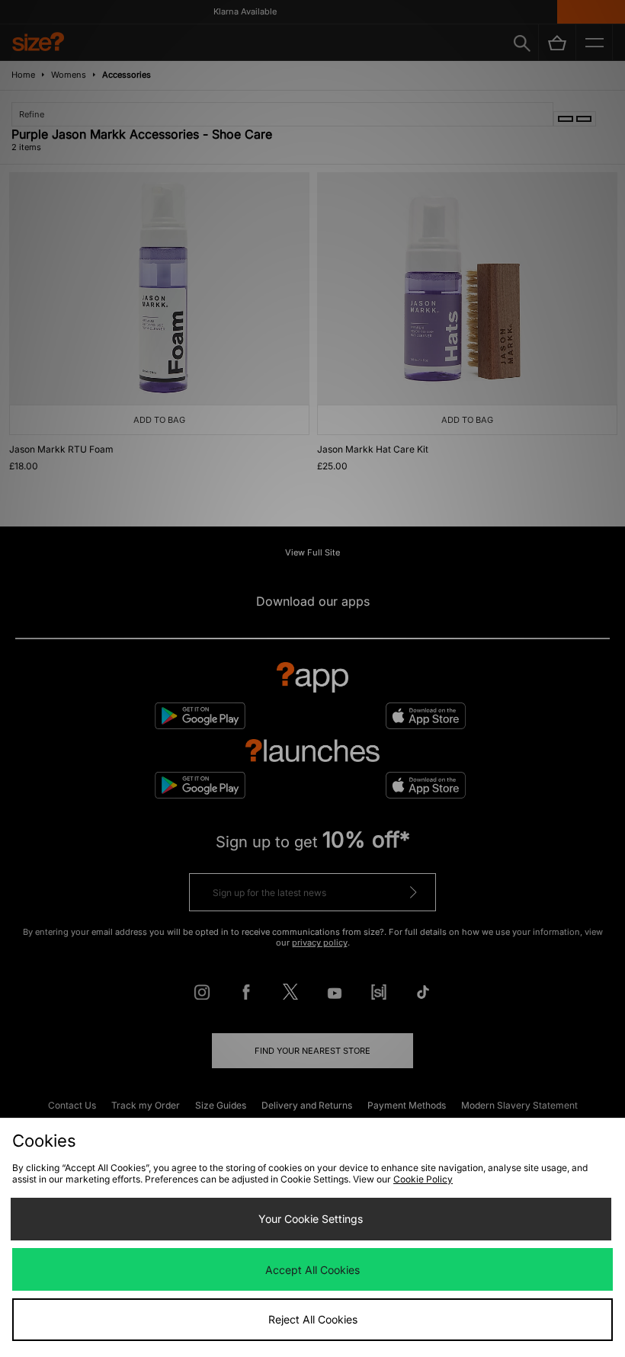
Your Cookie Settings (310, 1218)
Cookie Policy (423, 1179)
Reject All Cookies (312, 1319)
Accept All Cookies (312, 1269)
